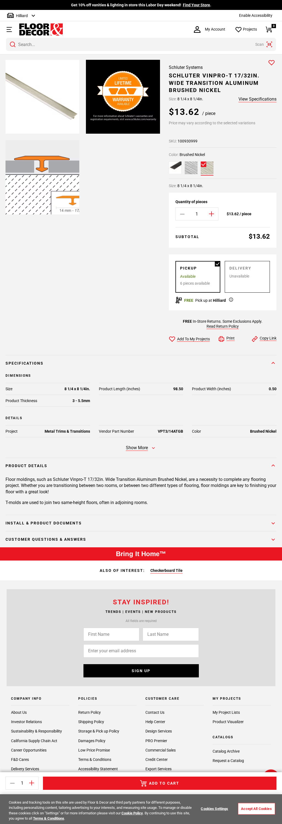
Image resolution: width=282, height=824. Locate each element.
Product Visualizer (228, 722)
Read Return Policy (223, 326)
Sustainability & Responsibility (36, 731)
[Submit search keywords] (12, 44)
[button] (8, 29)
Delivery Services (25, 769)
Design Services (158, 731)
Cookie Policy (132, 813)
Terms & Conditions (94, 759)
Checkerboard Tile (166, 570)
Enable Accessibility (255, 15)
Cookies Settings (214, 809)
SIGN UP (141, 671)
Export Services (158, 769)
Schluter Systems (186, 67)
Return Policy (89, 712)
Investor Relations (26, 722)
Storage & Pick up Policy (98, 731)
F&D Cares (20, 759)
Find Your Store (196, 5)
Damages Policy (91, 741)
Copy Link (268, 338)
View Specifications (257, 99)
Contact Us (154, 712)
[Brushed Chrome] (191, 167)
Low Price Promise (94, 750)
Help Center (155, 722)
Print (230, 338)
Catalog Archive (226, 751)
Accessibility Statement (98, 769)
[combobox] (141, 44)
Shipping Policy (91, 722)
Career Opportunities (29, 750)
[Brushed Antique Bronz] (175, 167)
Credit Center (156, 759)
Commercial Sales (160, 750)
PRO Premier (156, 741)
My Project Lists (226, 712)
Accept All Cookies (256, 809)
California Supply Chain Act (34, 741)
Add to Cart (164, 783)
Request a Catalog (228, 760)
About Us (19, 712)
